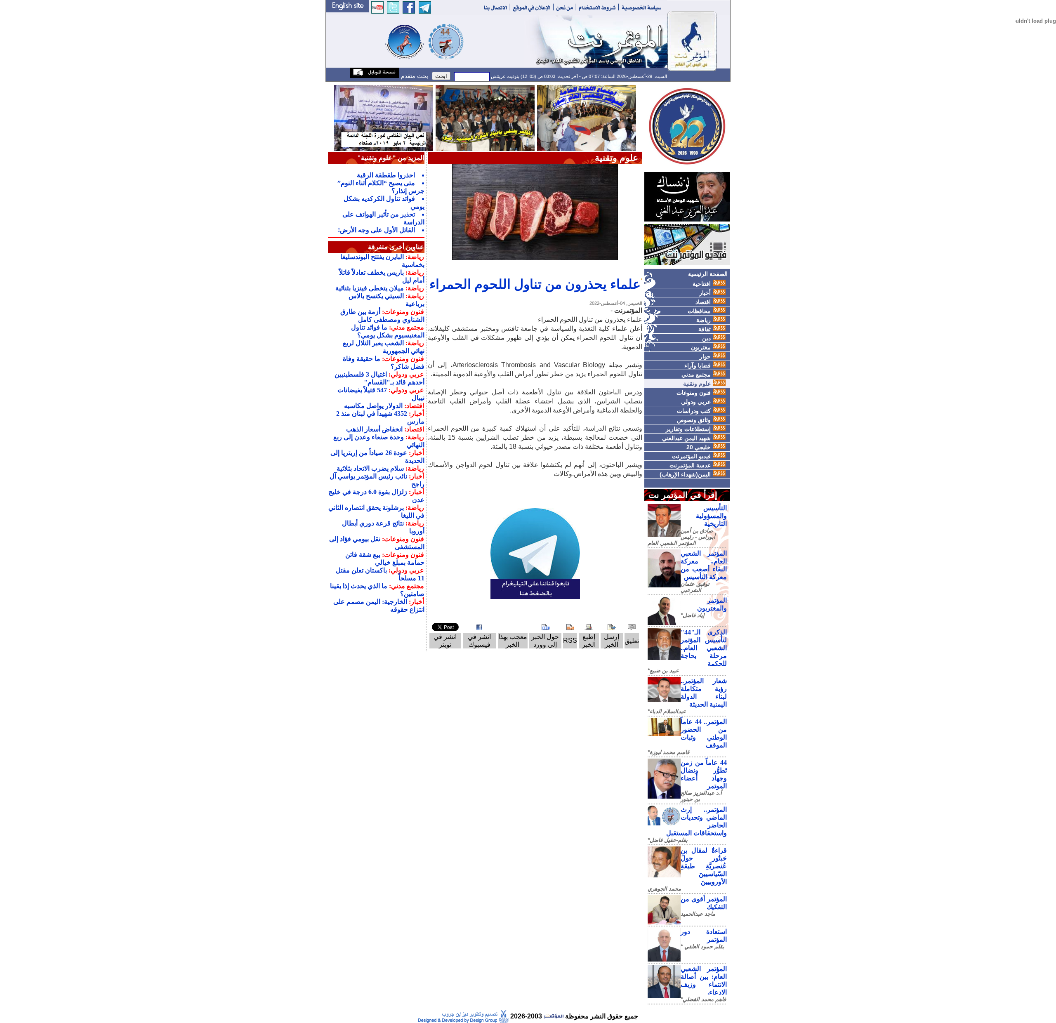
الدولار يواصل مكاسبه (373, 405)
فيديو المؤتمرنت (691, 456)
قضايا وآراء (697, 365)
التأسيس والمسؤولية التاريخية (711, 515)
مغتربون (701, 347)
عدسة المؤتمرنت (690, 465)
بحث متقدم (413, 76)
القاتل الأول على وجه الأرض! (376, 229)
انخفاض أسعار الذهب (374, 429)
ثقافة (704, 329)
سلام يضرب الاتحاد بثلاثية (370, 468)
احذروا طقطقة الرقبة (386, 175)
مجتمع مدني (696, 374)
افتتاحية (702, 283)
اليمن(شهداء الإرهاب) (685, 474)
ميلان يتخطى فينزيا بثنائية (369, 288)
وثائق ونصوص (694, 420)
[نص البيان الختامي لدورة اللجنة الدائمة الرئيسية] (383, 117)
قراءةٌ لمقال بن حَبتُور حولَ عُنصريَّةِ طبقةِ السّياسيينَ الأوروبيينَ (704, 866)
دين (706, 338)
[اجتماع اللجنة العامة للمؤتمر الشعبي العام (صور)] (586, 117)
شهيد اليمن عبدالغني (686, 438)
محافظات (699, 311)
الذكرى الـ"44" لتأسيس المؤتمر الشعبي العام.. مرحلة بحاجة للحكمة (704, 648)
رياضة (703, 320)
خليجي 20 (698, 447)
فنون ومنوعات (693, 392)
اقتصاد (703, 302)
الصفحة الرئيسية (708, 274)
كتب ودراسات (694, 411)
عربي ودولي (696, 401)
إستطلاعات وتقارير (688, 429)
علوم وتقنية (697, 383)
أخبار (705, 293)
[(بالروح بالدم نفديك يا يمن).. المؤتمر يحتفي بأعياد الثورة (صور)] (485, 117)
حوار (705, 356)
